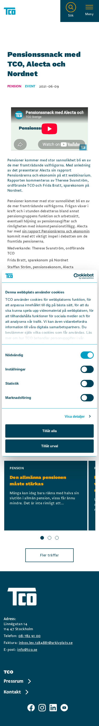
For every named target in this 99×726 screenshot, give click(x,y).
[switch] (87, 369)
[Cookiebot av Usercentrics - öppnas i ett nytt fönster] (73, 276)
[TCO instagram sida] (42, 707)
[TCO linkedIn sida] (53, 707)
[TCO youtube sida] (64, 707)
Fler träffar (49, 555)
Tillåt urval (49, 446)
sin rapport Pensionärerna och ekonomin (56, 231)
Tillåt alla (49, 431)
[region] (49, 501)
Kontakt (12, 692)
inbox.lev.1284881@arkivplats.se (46, 642)
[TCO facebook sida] (31, 707)
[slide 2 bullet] (49, 538)
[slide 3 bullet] (57, 538)
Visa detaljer (75, 416)
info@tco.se (27, 649)
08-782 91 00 (29, 636)
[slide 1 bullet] (42, 538)
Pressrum (13, 681)
